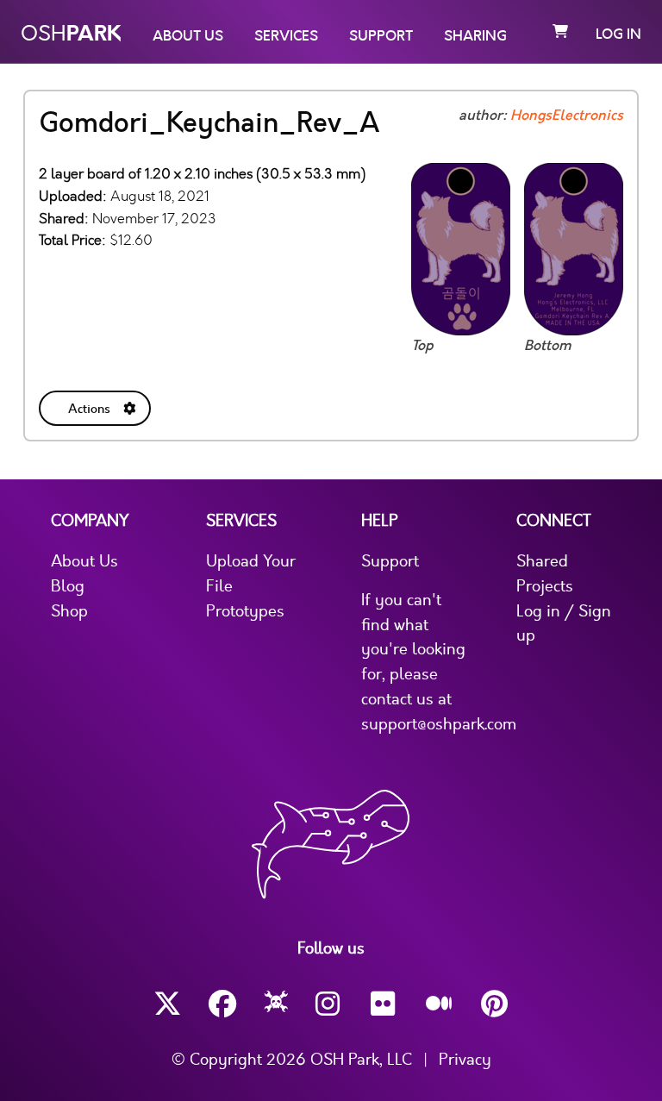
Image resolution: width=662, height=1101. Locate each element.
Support (381, 36)
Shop (69, 611)
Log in (618, 34)
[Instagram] (329, 1004)
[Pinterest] (495, 1004)
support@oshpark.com (438, 724)
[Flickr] (384, 1004)
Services (286, 36)
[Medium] (439, 1004)
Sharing (475, 36)
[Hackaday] (276, 1004)
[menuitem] (96, 405)
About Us (188, 36)
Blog (67, 586)
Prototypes (245, 611)
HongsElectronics (566, 115)
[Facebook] (222, 1004)
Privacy (465, 1059)
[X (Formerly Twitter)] (167, 1004)
